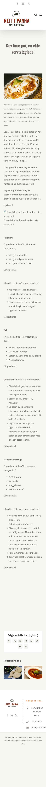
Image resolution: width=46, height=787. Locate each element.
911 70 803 (37, 722)
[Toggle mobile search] (35, 14)
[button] (6, 672)
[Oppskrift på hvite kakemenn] (13, 672)
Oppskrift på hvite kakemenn (12, 668)
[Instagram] (12, 715)
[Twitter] (16, 715)
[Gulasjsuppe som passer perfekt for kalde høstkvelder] (33, 672)
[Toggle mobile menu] (40, 14)
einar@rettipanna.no (36, 728)
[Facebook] (8, 715)
